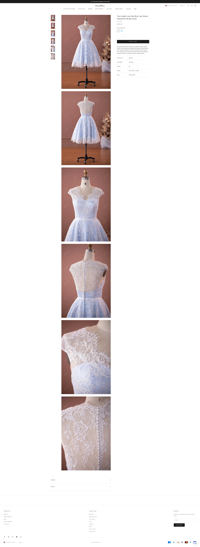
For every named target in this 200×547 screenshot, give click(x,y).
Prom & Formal (81, 8)
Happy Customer (8, 516)
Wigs (135, 8)
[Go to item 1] (53, 18)
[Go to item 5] (53, 48)
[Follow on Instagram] (8, 537)
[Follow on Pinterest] (12, 537)
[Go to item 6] (53, 56)
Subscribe (179, 525)
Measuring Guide (93, 516)
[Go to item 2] (53, 26)
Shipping (91, 524)
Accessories (109, 8)
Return (90, 526)
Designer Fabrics (119, 8)
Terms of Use (92, 531)
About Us (6, 514)
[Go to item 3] (53, 33)
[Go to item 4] (53, 41)
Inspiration (128, 8)
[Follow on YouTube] (17, 537)
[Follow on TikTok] (21, 537)
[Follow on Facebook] (4, 537)
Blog (5, 519)
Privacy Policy (92, 529)
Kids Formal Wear (99, 8)
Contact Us (6, 524)
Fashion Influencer (8, 521)
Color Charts (92, 519)
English (182, 5)
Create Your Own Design (69, 8)
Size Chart (91, 514)
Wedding (90, 8)
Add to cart (133, 41)
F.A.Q (90, 521)
